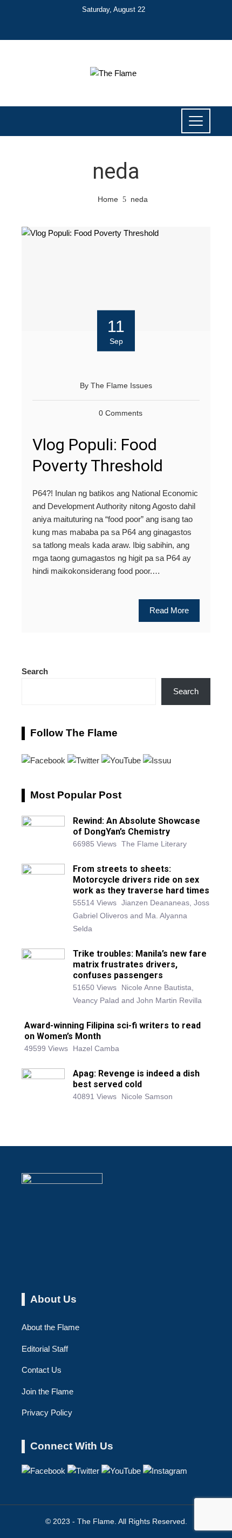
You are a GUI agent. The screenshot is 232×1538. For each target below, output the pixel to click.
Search (35, 671)
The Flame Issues (121, 386)
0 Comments (120, 413)
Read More (169, 610)
